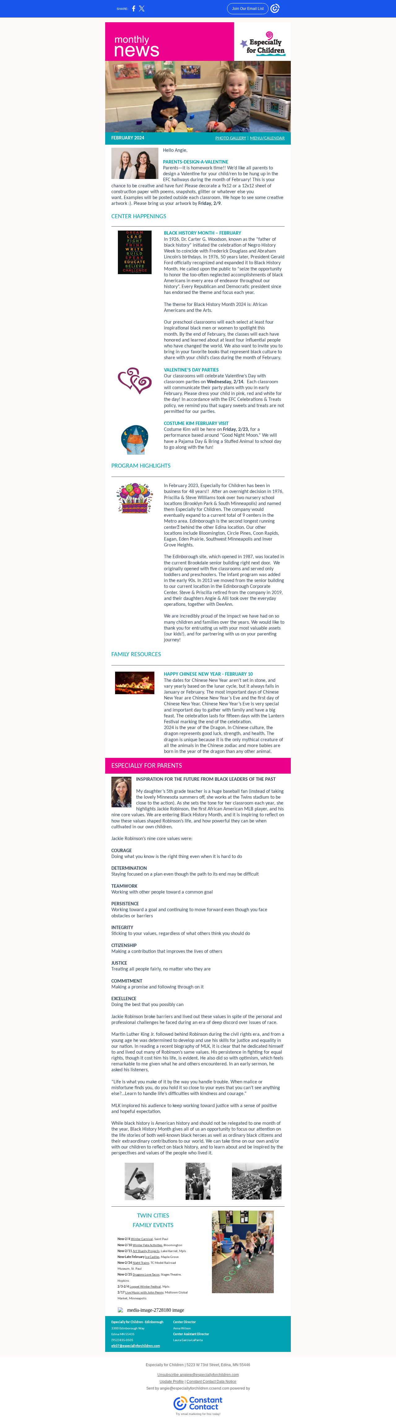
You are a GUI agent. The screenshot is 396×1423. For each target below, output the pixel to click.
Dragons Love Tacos (146, 1274)
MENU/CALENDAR (267, 138)
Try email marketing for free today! (198, 1414)
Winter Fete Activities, (148, 1245)
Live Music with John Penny (144, 1292)
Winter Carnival (142, 1239)
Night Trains (141, 1263)
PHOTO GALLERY (230, 138)
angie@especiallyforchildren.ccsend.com (194, 1388)
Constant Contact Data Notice (211, 1381)
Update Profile (172, 1381)
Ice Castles (152, 1257)
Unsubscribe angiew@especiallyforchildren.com (198, 1375)
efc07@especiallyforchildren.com (135, 1346)
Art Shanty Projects (146, 1251)
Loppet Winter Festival (145, 1287)
